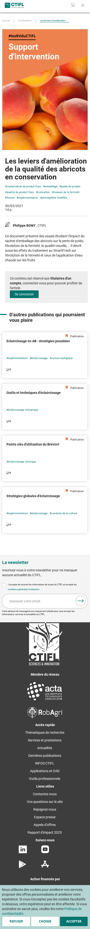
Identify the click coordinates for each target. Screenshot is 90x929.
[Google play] (23, 867)
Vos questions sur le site (45, 802)
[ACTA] (44, 701)
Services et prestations (44, 740)
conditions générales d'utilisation (24, 589)
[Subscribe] (81, 601)
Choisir (45, 921)
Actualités (44, 748)
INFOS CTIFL (44, 763)
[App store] (45, 867)
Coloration (44, 192)
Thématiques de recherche (44, 732)
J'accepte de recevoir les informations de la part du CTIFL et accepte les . (42, 587)
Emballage (51, 186)
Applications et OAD (45, 771)
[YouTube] (45, 852)
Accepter (74, 921)
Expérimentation (28, 197)
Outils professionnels (44, 779)
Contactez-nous (45, 794)
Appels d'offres (45, 825)
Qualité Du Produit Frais (20, 192)
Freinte (11, 197)
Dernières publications (44, 756)
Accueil (6, 20)
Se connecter (24, 294)
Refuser (16, 921)
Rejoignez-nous (44, 809)
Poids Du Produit (70, 186)
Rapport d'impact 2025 (45, 832)
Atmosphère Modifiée (54, 197)
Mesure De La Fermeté (66, 192)
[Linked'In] (23, 852)
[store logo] (19, 5)
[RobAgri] (45, 717)
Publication (77, 336)
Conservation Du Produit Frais (24, 186)
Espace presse (44, 817)
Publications (24, 20)
